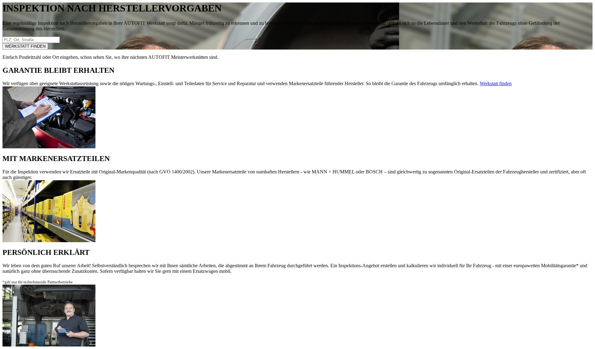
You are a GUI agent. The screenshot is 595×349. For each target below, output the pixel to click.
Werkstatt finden (496, 83)
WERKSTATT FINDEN (25, 46)
